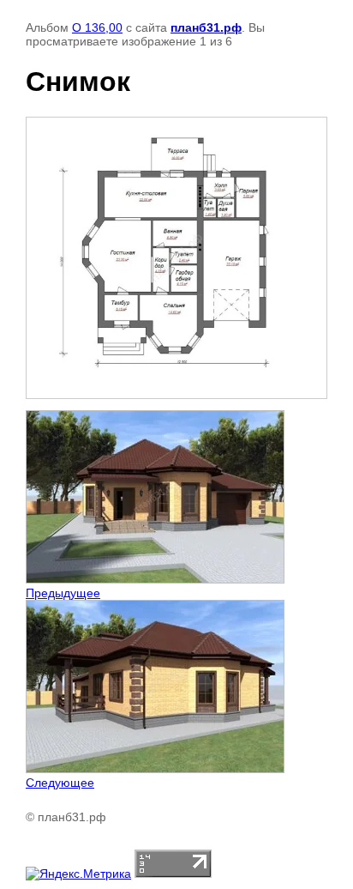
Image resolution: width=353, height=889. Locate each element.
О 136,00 (97, 27)
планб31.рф (206, 27)
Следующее (60, 782)
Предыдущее (63, 593)
